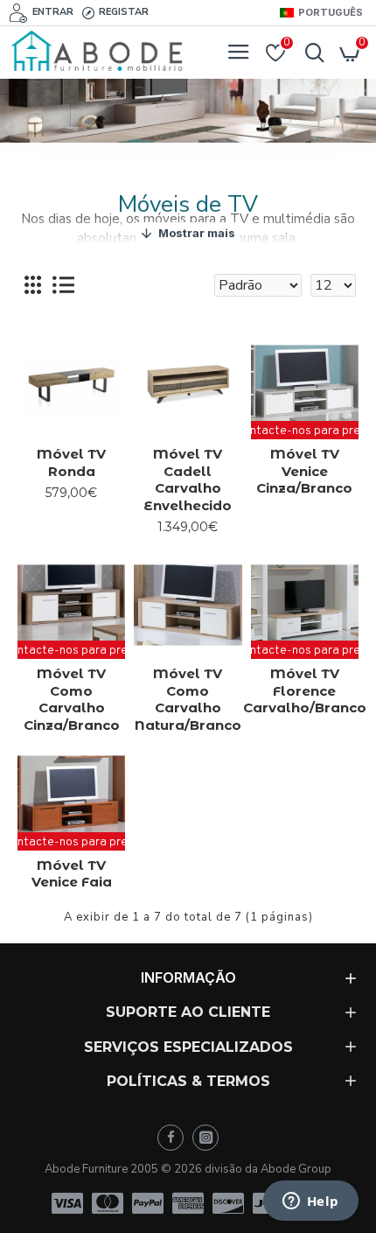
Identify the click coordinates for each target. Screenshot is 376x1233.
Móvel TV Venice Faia (71, 874)
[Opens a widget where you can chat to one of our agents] (310, 1202)
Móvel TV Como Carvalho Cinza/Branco (72, 699)
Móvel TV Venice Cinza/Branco (304, 470)
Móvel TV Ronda (71, 462)
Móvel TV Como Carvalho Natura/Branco (188, 699)
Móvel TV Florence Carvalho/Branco (304, 690)
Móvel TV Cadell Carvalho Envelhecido (187, 479)
